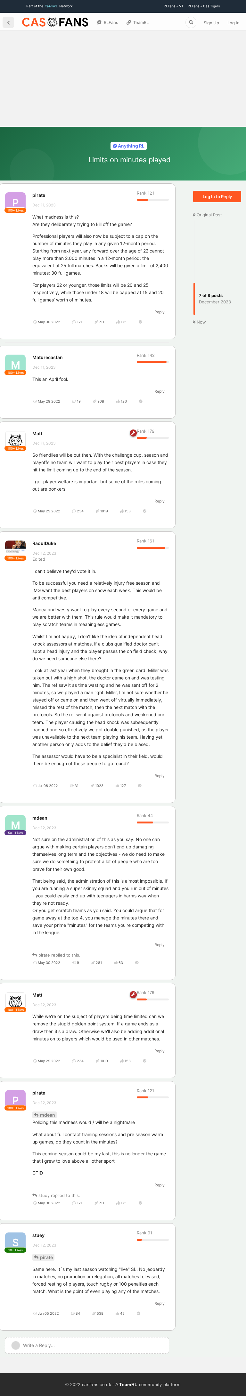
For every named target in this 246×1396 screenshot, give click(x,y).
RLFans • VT (174, 6)
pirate (46, 1257)
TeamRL (128, 1384)
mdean (47, 1115)
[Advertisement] (123, 79)
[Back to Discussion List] (8, 22)
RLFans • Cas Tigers (204, 6)
